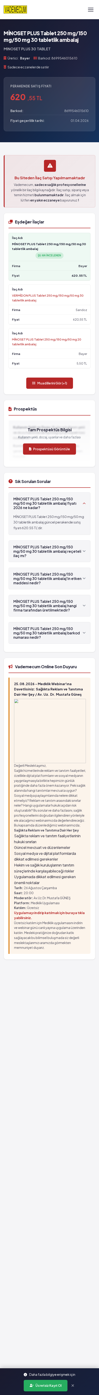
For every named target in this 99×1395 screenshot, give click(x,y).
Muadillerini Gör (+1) (52, 383)
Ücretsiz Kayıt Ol (48, 1385)
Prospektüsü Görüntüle (51, 449)
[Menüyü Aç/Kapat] (90, 9)
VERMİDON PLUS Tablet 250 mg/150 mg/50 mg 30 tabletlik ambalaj (48, 297)
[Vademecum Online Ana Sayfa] (15, 9)
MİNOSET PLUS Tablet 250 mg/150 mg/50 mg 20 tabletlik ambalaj (46, 341)
